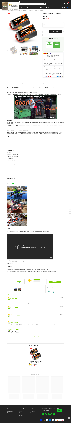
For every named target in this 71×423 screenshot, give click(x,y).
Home (8, 10)
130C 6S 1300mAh (11, 180)
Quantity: (44, 29)
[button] (7, 50)
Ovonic (8, 174)
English (64, 7)
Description (24, 83)
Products (11, 10)
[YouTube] (54, 414)
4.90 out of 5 (19, 281)
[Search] (31, 4)
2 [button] (34, 336)
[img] (10, 297)
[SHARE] (63, 32)
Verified (51, 292)
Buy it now (53, 34)
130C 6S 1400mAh (11, 181)
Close (63, 0)
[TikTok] (51, 414)
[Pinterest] (49, 414)
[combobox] (30, 4)
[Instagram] (46, 414)
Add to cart (55, 31)
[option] (23, 29)
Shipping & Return (42, 83)
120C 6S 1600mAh (11, 183)
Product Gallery (33, 83)
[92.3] (49, 289)
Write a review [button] (54, 281)
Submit (59, 410)
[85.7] (54, 289)
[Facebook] (43, 414)
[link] (14, 395)
